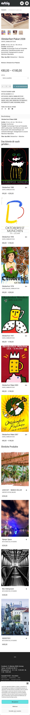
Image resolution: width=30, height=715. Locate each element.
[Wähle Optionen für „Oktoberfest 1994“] (26, 237)
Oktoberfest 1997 (8, 336)
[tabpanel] (3, 32)
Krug (10, 100)
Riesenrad (17, 102)
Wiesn (22, 102)
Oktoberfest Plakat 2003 (10, 385)
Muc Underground (8, 589)
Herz (7, 100)
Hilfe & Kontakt (5, 679)
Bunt (22, 98)
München (16, 100)
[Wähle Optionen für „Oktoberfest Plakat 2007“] (26, 434)
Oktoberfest (23, 100)
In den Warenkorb (21, 86)
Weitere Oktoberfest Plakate (10, 62)
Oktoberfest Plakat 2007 (10, 435)
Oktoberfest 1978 (8, 286)
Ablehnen (15, 706)
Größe (3, 75)
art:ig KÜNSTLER (6, 541)
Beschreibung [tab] (5, 116)
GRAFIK (3, 41)
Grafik (3, 100)
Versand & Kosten (15, 679)
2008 (12, 98)
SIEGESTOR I (6, 638)
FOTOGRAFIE (14, 541)
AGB (19, 677)
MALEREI (8, 288)
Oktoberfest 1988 (8, 187)
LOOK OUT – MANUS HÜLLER (12, 490)
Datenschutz (12, 677)
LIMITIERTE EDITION (6, 492)
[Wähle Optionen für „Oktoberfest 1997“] (26, 336)
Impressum (4, 677)
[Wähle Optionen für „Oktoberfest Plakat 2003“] (26, 385)
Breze (19, 98)
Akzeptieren (15, 702)
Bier (15, 98)
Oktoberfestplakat (7, 102)
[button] (27, 683)
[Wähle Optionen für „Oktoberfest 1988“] (26, 187)
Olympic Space (7, 539)
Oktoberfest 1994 (8, 237)
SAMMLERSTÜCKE (11, 41)
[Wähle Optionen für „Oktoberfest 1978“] (26, 286)
